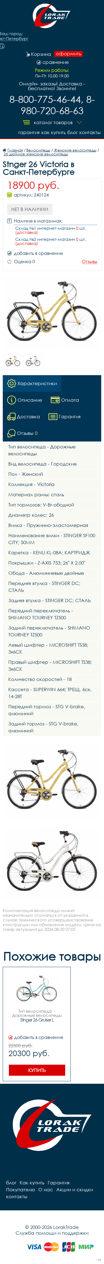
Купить (37, 1070)
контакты (89, 132)
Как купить (53, 132)
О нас (45, 1189)
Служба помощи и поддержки (52, 1233)
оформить (68, 53)
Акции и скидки (74, 1189)
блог (72, 132)
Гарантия (29, 132)
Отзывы (89, 261)
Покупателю (20, 1189)
